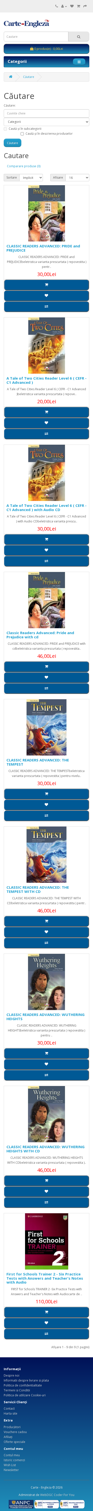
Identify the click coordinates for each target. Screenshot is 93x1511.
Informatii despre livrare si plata (26, 1380)
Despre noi (11, 1375)
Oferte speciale (14, 1442)
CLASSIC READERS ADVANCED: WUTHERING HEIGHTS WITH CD (45, 1148)
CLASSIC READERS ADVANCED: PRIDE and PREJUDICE (43, 248)
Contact (9, 1408)
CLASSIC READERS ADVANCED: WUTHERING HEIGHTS (45, 1016)
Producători (12, 1427)
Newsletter (11, 1470)
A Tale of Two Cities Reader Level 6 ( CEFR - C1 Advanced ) (46, 380)
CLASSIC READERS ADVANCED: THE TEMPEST (37, 762)
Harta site (10, 1413)
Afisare (58, 177)
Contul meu (12, 1455)
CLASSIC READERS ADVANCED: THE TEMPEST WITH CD (37, 889)
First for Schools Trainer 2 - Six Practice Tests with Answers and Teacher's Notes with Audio (44, 1278)
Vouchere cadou (15, 1432)
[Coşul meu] (78, 6)
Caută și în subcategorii (25, 129)
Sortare (11, 177)
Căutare (28, 77)
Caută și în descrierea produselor (49, 133)
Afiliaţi (8, 1437)
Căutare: (10, 105)
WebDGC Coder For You (57, 1495)
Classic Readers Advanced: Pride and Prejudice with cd (40, 634)
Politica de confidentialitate (23, 1385)
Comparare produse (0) (23, 166)
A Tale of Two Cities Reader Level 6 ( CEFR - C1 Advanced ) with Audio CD (46, 507)
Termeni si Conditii (17, 1390)
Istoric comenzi (14, 1460)
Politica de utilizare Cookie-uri (25, 1395)
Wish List (10, 1465)
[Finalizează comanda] (85, 6)
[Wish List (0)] (72, 6)
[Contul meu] (64, 6)
